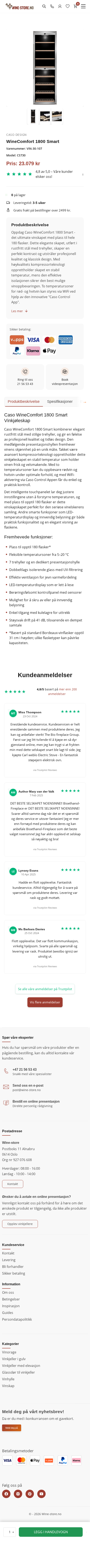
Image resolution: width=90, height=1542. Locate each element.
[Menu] (83, 6)
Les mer (17, 311)
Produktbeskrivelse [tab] (24, 401)
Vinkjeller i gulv (14, 1359)
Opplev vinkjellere (20, 1224)
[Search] (44, 6)
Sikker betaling (13, 1273)
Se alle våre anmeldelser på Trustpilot (45, 989)
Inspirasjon (11, 1306)
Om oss (8, 1292)
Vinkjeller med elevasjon (21, 1365)
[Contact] (52, 6)
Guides (7, 1312)
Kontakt (12, 1184)
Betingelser (11, 1299)
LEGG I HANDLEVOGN (51, 1532)
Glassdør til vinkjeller (18, 1372)
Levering (8, 1260)
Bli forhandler (13, 1266)
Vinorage (9, 1352)
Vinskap (8, 1385)
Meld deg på (11, 1428)
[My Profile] (60, 6)
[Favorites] (67, 6)
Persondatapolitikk (17, 1319)
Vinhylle (8, 1379)
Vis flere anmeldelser (45, 1002)
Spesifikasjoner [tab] (60, 401)
